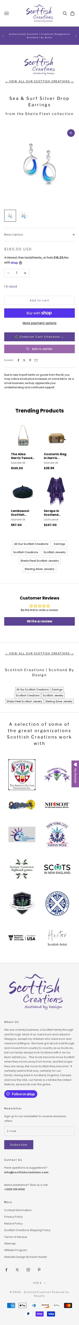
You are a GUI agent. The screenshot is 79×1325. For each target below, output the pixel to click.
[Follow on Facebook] (6, 1270)
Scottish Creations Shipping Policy (27, 1230)
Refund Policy (13, 1224)
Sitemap (10, 1243)
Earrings (59, 544)
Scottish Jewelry (55, 552)
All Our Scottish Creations (31, 544)
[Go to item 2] (23, 216)
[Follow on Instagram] (28, 1270)
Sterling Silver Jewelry (39, 569)
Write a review (39, 621)
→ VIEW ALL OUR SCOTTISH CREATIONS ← (39, 81)
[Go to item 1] (10, 216)
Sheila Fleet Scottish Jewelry (39, 561)
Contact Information (18, 1210)
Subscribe (18, 1144)
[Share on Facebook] (18, 360)
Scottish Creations (25, 552)
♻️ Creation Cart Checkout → (39, 337)
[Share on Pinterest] (30, 360)
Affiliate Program (15, 1250)
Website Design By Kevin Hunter (25, 1257)
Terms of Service (15, 1237)
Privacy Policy (13, 1217)
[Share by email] (36, 360)
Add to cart (39, 300)
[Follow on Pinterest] (39, 1270)
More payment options (39, 323)
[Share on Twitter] (24, 360)
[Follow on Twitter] (17, 1270)
